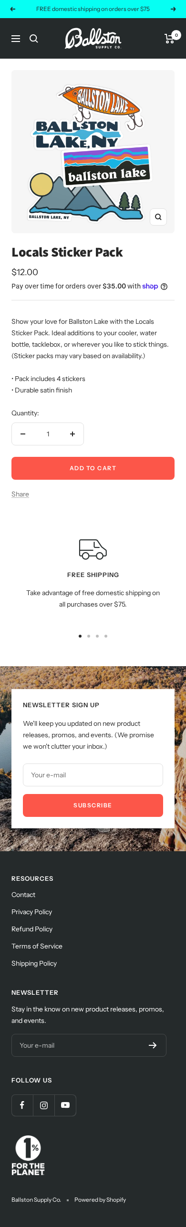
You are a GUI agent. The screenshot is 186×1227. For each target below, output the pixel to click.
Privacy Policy (31, 911)
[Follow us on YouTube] (65, 1105)
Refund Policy (31, 929)
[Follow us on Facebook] (22, 1105)
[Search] (34, 38)
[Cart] (170, 38)
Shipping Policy (34, 963)
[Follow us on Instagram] (43, 1105)
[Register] (153, 1045)
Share (20, 494)
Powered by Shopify (100, 1199)
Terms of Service (36, 946)
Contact (23, 894)
